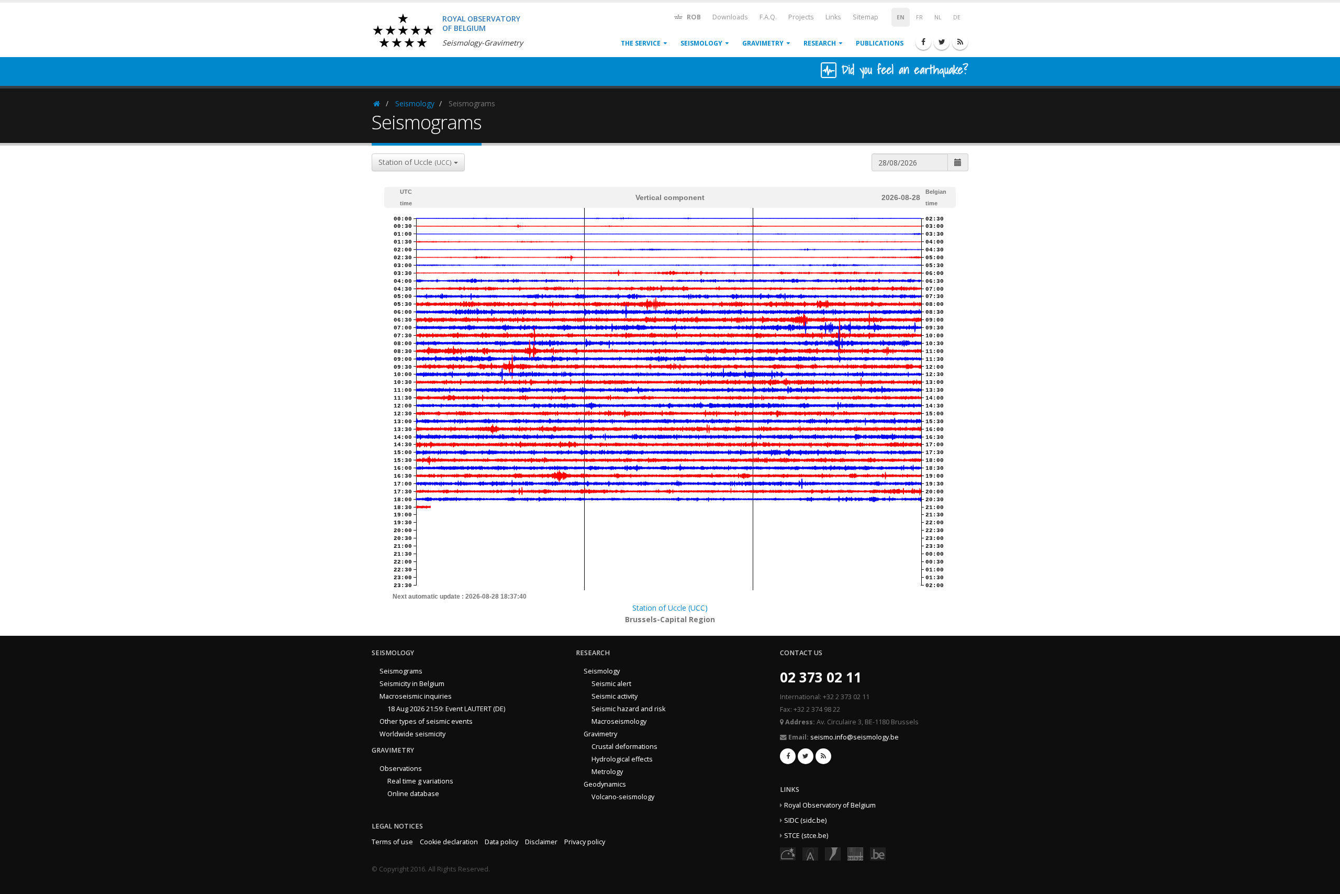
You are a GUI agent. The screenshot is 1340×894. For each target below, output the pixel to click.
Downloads (730, 17)
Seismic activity (614, 696)
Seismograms (400, 671)
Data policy (501, 841)
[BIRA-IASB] (810, 853)
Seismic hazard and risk (628, 708)
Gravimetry (763, 43)
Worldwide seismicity (412, 734)
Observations (400, 768)
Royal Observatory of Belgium (830, 805)
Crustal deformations (624, 746)
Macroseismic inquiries (415, 696)
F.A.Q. (768, 17)
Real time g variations (420, 781)
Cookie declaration (449, 841)
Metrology (607, 771)
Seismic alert (611, 683)
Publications (879, 43)
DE (957, 17)
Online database (413, 793)
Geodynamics (605, 784)
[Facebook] (923, 42)
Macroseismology (618, 721)
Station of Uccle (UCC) (670, 608)
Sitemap (865, 17)
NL (938, 17)
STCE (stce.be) (806, 835)
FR (919, 17)
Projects (801, 17)
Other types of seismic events (426, 721)
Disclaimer (541, 841)
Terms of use (392, 841)
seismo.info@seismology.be (854, 737)
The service (641, 43)
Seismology (701, 43)
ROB (693, 17)
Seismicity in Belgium (411, 683)
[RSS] (960, 42)
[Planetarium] (788, 853)
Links (833, 17)
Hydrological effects (622, 759)
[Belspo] (855, 853)
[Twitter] (942, 42)
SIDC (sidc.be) (805, 820)
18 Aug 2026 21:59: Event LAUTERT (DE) (446, 708)
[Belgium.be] (878, 853)
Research (819, 43)
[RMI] (833, 853)
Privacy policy (584, 841)
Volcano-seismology (622, 796)
